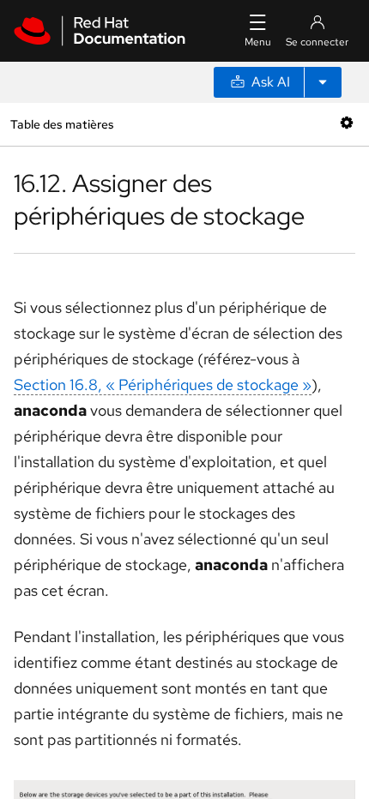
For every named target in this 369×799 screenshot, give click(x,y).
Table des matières (61, 124)
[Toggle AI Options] (323, 82)
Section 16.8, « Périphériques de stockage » (163, 384)
